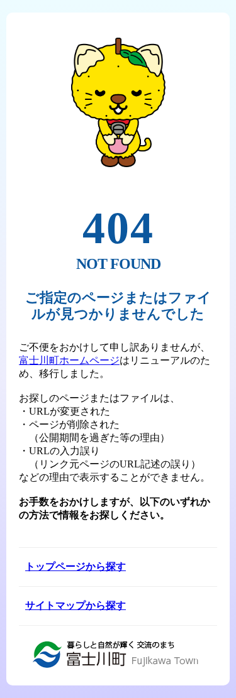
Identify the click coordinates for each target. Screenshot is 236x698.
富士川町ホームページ (69, 360)
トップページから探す (75, 566)
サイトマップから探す (75, 605)
